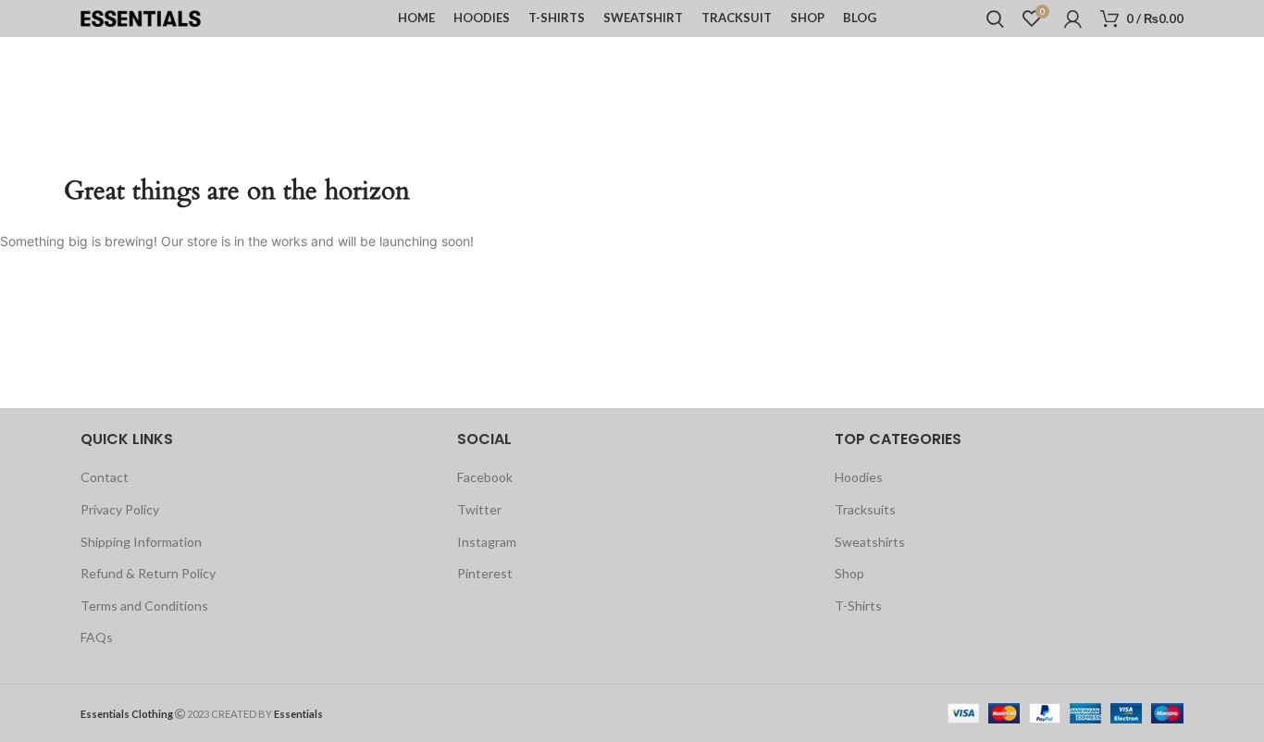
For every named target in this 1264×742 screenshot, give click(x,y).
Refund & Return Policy (148, 573)
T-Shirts (858, 605)
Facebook (485, 477)
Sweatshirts (870, 542)
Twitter (479, 509)
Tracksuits (865, 509)
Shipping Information (141, 542)
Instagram (486, 542)
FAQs (97, 637)
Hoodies (859, 477)
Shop (849, 573)
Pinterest (485, 573)
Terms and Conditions (144, 605)
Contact (105, 477)
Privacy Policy (120, 509)
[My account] (1073, 18)
